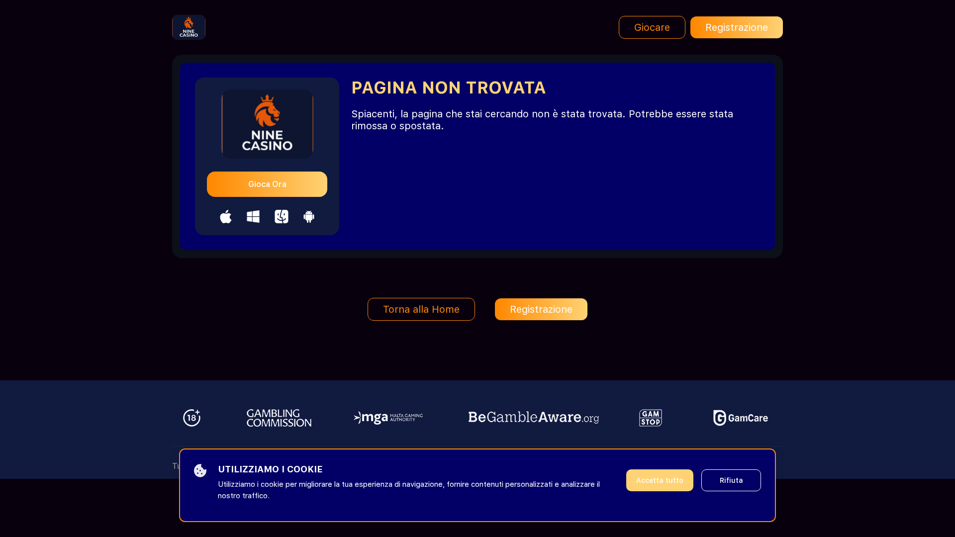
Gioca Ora (267, 184)
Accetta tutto (659, 480)
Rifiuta (731, 480)
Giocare (652, 27)
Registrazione (736, 27)
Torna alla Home (421, 309)
